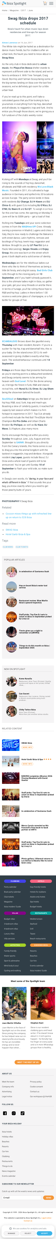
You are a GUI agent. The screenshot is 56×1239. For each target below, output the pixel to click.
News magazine (8, 1171)
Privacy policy (36, 1082)
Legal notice (7, 1096)
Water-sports (9, 956)
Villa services (9, 938)
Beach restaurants (38, 938)
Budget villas (9, 919)
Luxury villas (9, 934)
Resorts (33, 951)
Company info (8, 1087)
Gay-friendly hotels (38, 887)
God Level (20, 381)
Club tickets (22, 547)
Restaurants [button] (41, 913)
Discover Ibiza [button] (41, 945)
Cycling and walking (12, 970)
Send (48, 1198)
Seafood (33, 924)
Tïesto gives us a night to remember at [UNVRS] (30, 632)
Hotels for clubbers (38, 892)
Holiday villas (7, 1137)
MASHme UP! (29, 226)
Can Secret (24, 694)
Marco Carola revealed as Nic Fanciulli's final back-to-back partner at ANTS (35, 827)
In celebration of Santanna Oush (34, 571)
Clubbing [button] (15, 881)
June (30, 10)
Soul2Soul (7, 398)
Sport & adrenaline (12, 961)
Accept (44, 1233)
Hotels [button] (41, 881)
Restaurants (7, 1161)
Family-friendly (10, 951)
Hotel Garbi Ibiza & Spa (18, 534)
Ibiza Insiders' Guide (12, 907)
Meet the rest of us (28, 1062)
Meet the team (8, 1082)
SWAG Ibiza (12, 529)
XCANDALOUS (9, 341)
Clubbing (6, 1156)
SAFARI (20, 442)
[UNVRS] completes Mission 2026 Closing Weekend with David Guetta (36, 778)
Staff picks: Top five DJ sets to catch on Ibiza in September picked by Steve (37, 795)
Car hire (33, 961)
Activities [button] (15, 945)
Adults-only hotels (37, 897)
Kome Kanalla (25, 679)
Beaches (33, 956)
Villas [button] (15, 913)
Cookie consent (36, 1087)
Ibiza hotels (7, 1132)
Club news (8, 547)
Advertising (7, 1091)
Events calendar (36, 966)
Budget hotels (36, 907)
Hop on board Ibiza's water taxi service (33, 586)
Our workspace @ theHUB (41, 1096)
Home (4, 10)
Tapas (32, 934)
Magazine (14, 10)
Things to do (7, 1166)
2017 (23, 10)
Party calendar (10, 887)
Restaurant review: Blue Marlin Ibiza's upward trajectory (33, 601)
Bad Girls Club (45, 270)
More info (27, 747)
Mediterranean (36, 919)
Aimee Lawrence (9, 43)
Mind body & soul (11, 966)
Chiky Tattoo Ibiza (27, 710)
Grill (31, 929)
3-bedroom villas (11, 924)
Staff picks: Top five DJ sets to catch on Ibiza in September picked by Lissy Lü (35, 616)
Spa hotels (34, 902)
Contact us (34, 1091)
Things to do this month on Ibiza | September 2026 (34, 647)
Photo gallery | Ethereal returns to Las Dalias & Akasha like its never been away (37, 861)
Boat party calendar (12, 892)
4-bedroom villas (11, 929)
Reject (28, 1233)
